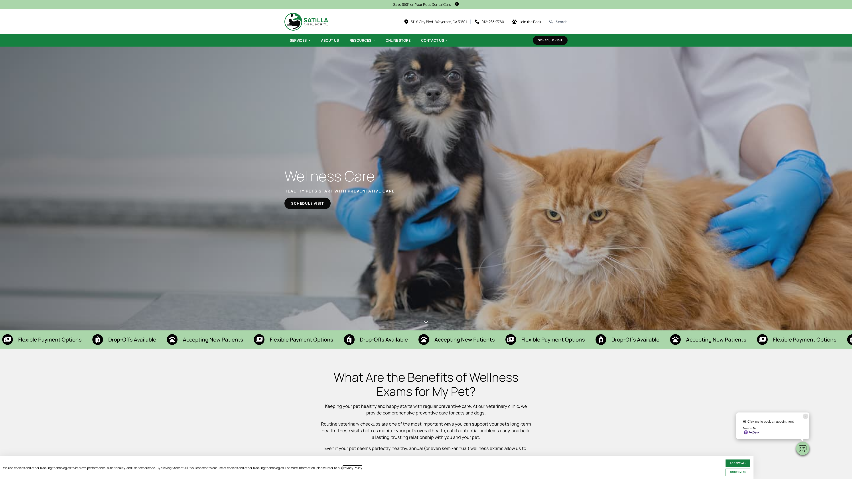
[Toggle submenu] (309, 40)
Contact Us (432, 40)
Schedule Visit (550, 40)
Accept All (738, 463)
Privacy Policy (352, 468)
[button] (802, 448)
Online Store (398, 40)
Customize (738, 471)
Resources (360, 40)
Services (298, 40)
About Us (330, 40)
